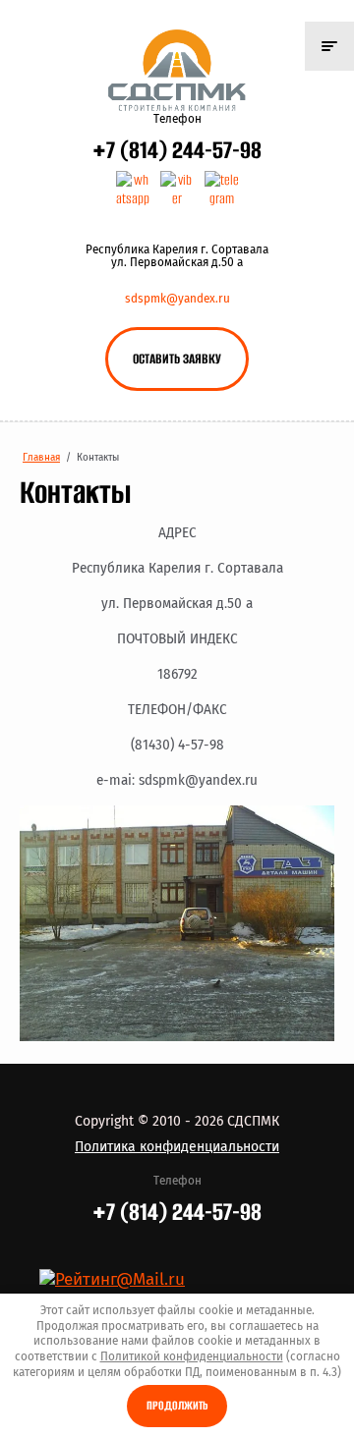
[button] (177, 359)
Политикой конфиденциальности (191, 1357)
